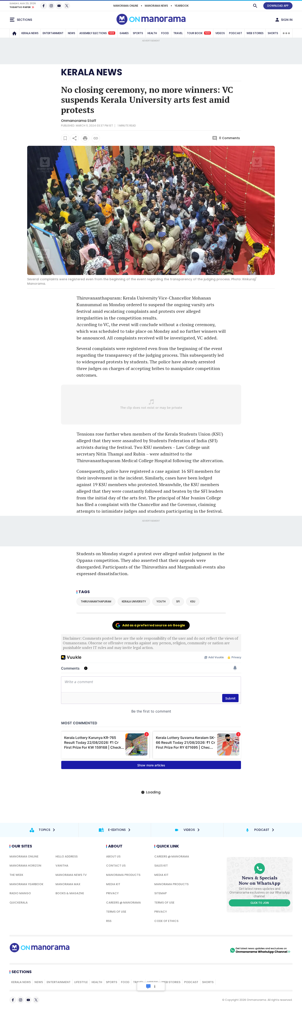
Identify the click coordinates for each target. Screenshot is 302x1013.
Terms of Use (116, 912)
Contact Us (116, 865)
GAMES (124, 33)
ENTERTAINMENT (53, 33)
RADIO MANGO (20, 893)
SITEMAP (160, 893)
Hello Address (66, 856)
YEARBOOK (182, 6)
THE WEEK (16, 875)
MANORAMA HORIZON (25, 865)
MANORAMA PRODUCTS (123, 875)
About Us (113, 856)
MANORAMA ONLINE (125, 6)
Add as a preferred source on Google (153, 625)
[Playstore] (182, 950)
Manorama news (156, 6)
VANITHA (61, 865)
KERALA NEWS (29, 33)
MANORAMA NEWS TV (71, 875)
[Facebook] (43, 5)
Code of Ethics (166, 921)
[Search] (255, 6)
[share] (74, 138)
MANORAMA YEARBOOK (26, 884)
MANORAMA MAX (67, 884)
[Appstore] (213, 950)
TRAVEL (178, 33)
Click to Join (259, 902)
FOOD (165, 33)
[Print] (85, 138)
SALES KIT (161, 865)
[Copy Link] (96, 138)
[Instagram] (51, 5)
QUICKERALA (19, 902)
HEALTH (152, 33)
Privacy (112, 893)
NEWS (71, 33)
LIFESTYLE (81, 982)
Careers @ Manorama (123, 902)
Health (97, 982)
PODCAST (235, 33)
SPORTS (138, 33)
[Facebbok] (13, 1000)
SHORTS (273, 33)
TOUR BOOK (198, 33)
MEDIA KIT (113, 884)
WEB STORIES (255, 33)
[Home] (14, 33)
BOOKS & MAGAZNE (69, 893)
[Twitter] (66, 5)
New (111, 33)
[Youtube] (59, 5)
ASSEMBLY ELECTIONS (96, 33)
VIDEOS (220, 33)
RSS (108, 921)
